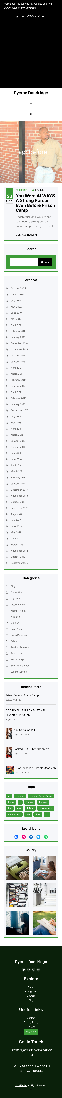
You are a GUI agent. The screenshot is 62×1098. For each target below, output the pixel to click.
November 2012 (19, 550)
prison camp (46, 808)
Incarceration (18, 604)
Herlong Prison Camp (41, 796)
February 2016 (18, 398)
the (28, 814)
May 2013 (16, 532)
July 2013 (16, 520)
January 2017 (18, 385)
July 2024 (16, 300)
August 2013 (17, 514)
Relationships (18, 659)
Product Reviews (20, 647)
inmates (43, 802)
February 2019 (18, 331)
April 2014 (16, 465)
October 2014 (18, 447)
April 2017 (16, 367)
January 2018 (18, 361)
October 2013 (18, 501)
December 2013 (19, 489)
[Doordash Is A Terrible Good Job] (10, 771)
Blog (13, 586)
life (9, 808)
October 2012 (18, 556)
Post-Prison (17, 629)
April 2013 (16, 538)
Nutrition (15, 616)
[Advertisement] (31, 53)
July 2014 (16, 453)
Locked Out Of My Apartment (31, 748)
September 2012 (19, 562)
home (11, 802)
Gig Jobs (15, 598)
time (38, 814)
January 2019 (18, 337)
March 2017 (17, 373)
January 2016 (18, 404)
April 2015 (16, 428)
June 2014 (16, 459)
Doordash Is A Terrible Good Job (36, 767)
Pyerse (39, 190)
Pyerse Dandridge (31, 92)
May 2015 (16, 422)
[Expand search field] (31, 114)
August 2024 (18, 294)
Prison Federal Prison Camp (22, 695)
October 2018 (18, 355)
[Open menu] (31, 103)
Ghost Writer (17, 592)
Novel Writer (21, 1085)
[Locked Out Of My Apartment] (9, 753)
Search (45, 262)
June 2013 (16, 526)
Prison (23, 190)
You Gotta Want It (24, 730)
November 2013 (19, 495)
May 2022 (16, 306)
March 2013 (17, 544)
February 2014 (18, 477)
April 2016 (16, 392)
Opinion (15, 622)
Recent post (14, 814)
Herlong (20, 796)
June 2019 (16, 312)
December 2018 (19, 343)
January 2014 (18, 483)
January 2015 (18, 440)
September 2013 (19, 508)
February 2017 (18, 379)
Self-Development (20, 665)
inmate (29, 802)
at (9, 796)
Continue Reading (26, 234)
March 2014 (17, 471)
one (19, 808)
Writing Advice (19, 671)
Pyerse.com (17, 653)
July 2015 (16, 416)
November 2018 (19, 349)
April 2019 (16, 324)
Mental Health (18, 610)
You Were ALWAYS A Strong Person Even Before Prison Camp (35, 203)
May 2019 (16, 318)
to (47, 814)
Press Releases (19, 635)
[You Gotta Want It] (9, 734)
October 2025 (18, 288)
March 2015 (17, 434)
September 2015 (19, 410)
